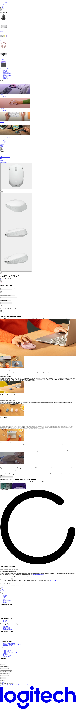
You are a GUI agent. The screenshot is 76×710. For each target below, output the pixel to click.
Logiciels (2, 144)
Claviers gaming (5, 613)
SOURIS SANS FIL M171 (5, 157)
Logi (1, 152)
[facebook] (3, 587)
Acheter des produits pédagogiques (9, 643)
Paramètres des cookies (22, 684)
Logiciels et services (6, 635)
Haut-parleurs (5, 610)
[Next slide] (4, 475)
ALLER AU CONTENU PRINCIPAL (7, 0)
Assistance (2, 6)
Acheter (2, 8)
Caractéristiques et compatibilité (6, 295)
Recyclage (4, 601)
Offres (1, 145)
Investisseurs (5, 597)
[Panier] (1, 151)
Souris (1, 160)
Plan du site (29, 684)
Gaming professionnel (6, 627)
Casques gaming (5, 614)
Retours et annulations (6, 656)
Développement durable (7, 600)
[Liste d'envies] (1, 149)
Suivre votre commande (7, 655)
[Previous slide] (1, 475)
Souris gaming (5, 612)
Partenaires (5, 636)
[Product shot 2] (16, 206)
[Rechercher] (1, 147)
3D (2, 192)
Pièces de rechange (6, 654)
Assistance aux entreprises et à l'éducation (10, 652)
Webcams (4, 609)
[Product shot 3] (16, 232)
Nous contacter (5, 653)
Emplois (4, 596)
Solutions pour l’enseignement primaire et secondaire (12, 644)
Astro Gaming (5, 626)
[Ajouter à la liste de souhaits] (1, 189)
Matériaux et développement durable (7, 297)
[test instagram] (1, 587)
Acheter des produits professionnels (9, 634)
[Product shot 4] (16, 258)
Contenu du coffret (4, 300)
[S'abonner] (12, 579)
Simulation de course (6, 628)
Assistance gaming (6, 651)
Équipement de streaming (7, 629)
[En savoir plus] (1, 273)
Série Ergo (4, 621)
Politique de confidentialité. (54, 580)
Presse (4, 599)
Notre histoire (5, 595)
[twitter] (2, 587)
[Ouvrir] (3, 151)
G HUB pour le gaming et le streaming (9, 660)
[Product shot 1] (16, 176)
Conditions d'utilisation (4, 684)
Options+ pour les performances (8, 661)
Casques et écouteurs (6, 608)
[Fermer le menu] (1, 10)
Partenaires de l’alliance (7, 637)
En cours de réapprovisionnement (6, 289)
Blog (3, 598)
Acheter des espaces (6, 633)
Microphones (5, 615)
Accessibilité (5, 602)
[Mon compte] (1, 150)
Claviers (4, 607)
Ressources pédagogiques (7, 645)
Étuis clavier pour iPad (7, 611)
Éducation (4, 4)
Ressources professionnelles (7, 638)
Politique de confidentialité (13, 684)
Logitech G (5, 2)
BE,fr (3, 7)
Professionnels (5, 3)
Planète (1, 146)
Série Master (5, 620)
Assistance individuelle (7, 650)
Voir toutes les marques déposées (38, 574)
